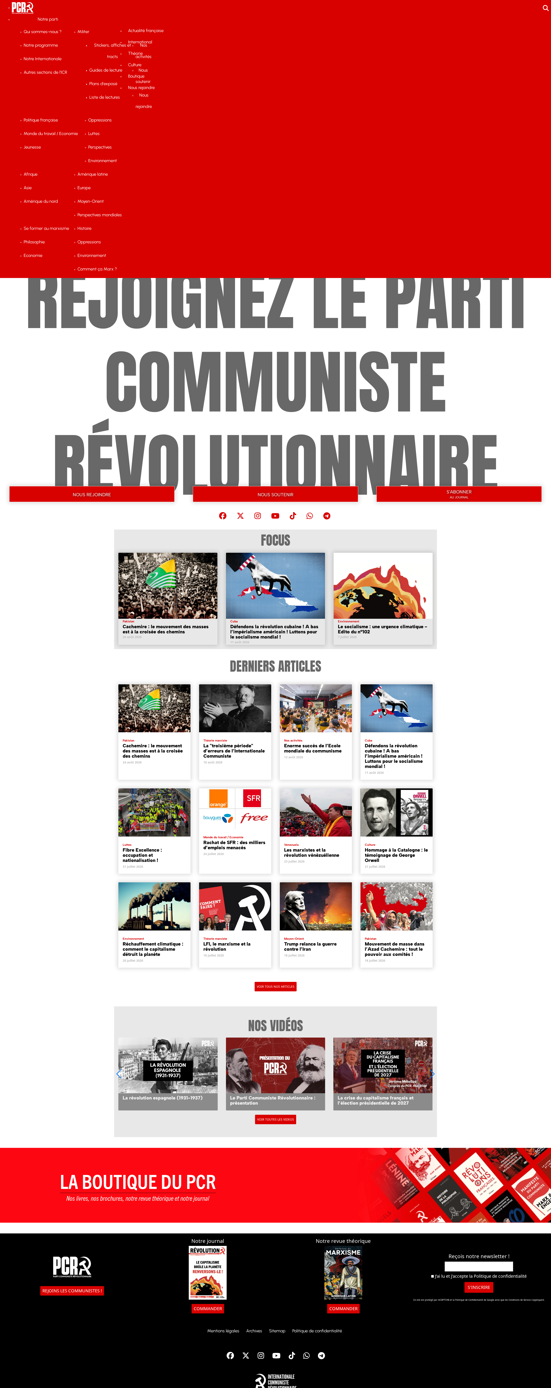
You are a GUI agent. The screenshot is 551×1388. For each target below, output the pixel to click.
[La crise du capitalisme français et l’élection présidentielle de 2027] (275, 1074)
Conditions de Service (520, 1299)
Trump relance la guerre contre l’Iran (310, 946)
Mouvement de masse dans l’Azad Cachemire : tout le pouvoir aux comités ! (394, 949)
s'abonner (459, 493)
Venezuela (291, 845)
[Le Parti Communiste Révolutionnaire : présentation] (168, 1074)
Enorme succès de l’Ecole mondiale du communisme (313, 748)
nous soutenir (275, 494)
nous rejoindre (92, 494)
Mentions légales (223, 1330)
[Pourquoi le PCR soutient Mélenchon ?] (383, 1074)
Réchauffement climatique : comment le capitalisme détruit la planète (153, 949)
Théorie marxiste (215, 740)
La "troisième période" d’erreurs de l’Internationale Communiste (234, 751)
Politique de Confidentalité (469, 1299)
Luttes (127, 845)
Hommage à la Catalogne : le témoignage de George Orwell (396, 855)
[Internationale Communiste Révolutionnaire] (275, 1381)
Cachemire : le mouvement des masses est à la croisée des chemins (166, 629)
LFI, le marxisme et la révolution (227, 946)
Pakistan (128, 621)
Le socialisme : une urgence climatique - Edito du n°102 (382, 629)
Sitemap (277, 1330)
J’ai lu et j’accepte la (480, 1276)
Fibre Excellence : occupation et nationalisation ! (142, 855)
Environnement (348, 621)
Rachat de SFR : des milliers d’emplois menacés (234, 845)
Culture (370, 845)
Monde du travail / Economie (223, 837)
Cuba (234, 621)
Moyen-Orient (294, 939)
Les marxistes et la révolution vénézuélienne (311, 852)
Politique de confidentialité (500, 1276)
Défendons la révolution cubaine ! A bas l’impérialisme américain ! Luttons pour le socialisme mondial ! (274, 632)
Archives (254, 1330)
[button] (432, 1074)
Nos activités (293, 740)
